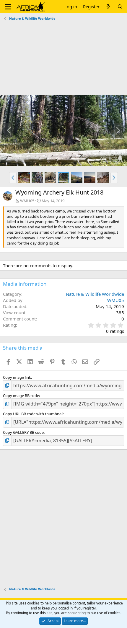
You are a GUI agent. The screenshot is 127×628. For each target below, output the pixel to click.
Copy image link (17, 377)
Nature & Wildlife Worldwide (95, 294)
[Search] (120, 6)
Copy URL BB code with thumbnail (33, 413)
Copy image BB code (21, 395)
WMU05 (27, 200)
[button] (8, 7)
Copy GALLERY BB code (23, 432)
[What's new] (108, 6)
